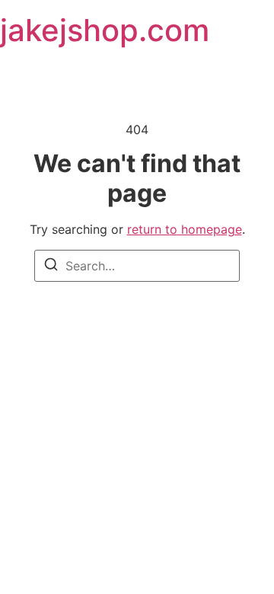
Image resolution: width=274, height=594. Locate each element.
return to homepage (184, 229)
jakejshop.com (104, 30)
